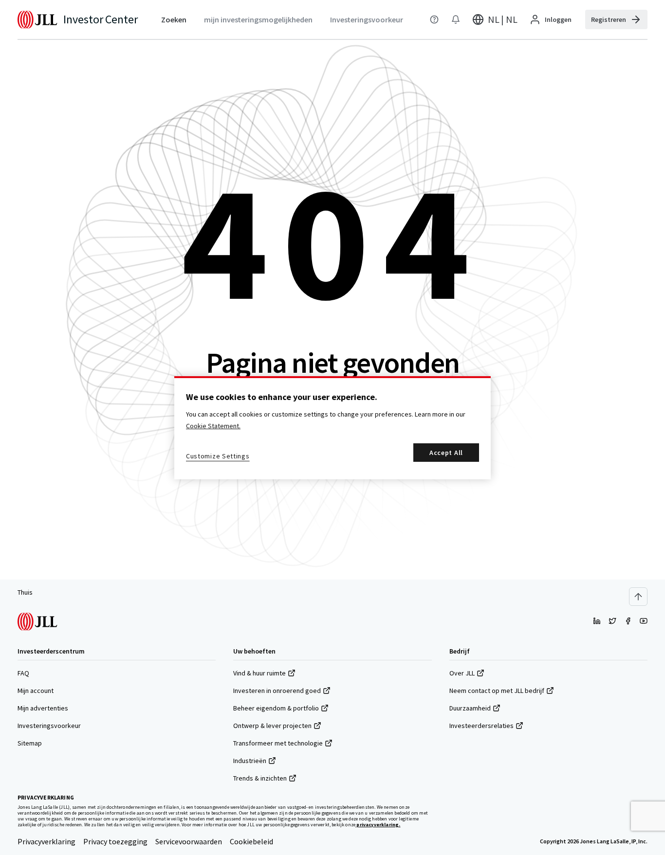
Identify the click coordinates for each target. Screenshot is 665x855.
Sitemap (30, 743)
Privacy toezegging (115, 841)
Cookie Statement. (213, 425)
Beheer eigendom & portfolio (276, 708)
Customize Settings (218, 456)
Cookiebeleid (251, 841)
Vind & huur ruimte (259, 673)
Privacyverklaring (46, 841)
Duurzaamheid (470, 708)
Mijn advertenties (43, 708)
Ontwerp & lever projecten (272, 725)
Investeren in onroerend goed (277, 690)
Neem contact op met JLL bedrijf (496, 690)
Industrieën (249, 760)
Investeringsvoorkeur (49, 725)
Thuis (25, 592)
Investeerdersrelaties (481, 725)
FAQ (23, 673)
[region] (332, 427)
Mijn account (36, 690)
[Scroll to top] (638, 596)
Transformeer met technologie (278, 743)
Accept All (446, 452)
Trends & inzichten (260, 778)
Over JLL (462, 673)
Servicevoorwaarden (188, 841)
